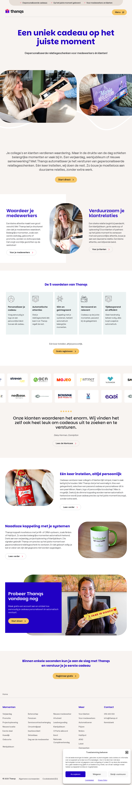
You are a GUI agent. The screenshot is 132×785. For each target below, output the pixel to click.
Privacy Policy (102, 780)
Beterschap (33, 714)
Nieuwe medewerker (62, 714)
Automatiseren (85, 722)
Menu (118, 12)
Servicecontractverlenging (39, 722)
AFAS (81, 739)
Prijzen (81, 727)
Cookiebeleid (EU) (50, 779)
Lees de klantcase (64, 443)
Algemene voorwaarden (29, 779)
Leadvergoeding (60, 722)
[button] (127, 752)
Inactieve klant (34, 731)
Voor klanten (84, 714)
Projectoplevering (10, 722)
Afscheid (57, 718)
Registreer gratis (64, 676)
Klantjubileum (59, 727)
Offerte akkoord (60, 731)
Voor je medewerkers (20, 252)
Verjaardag (7, 714)
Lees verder (69, 507)
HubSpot (82, 735)
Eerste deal (8, 731)
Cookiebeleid (89, 780)
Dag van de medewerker (38, 739)
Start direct (64, 179)
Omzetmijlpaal (34, 727)
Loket (81, 744)
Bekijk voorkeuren (118, 774)
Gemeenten (84, 748)
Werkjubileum (8, 747)
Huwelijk (6, 735)
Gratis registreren (64, 351)
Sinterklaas (33, 735)
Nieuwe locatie (9, 727)
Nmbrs (81, 731)
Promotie (7, 718)
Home (5, 694)
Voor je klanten (99, 249)
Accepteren (75, 774)
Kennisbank (109, 722)
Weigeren (97, 774)
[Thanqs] (14, 11)
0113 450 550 (109, 714)
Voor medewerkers (87, 718)
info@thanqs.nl (110, 718)
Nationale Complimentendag (61, 740)
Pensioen (32, 718)
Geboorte (7, 739)
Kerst (55, 735)
